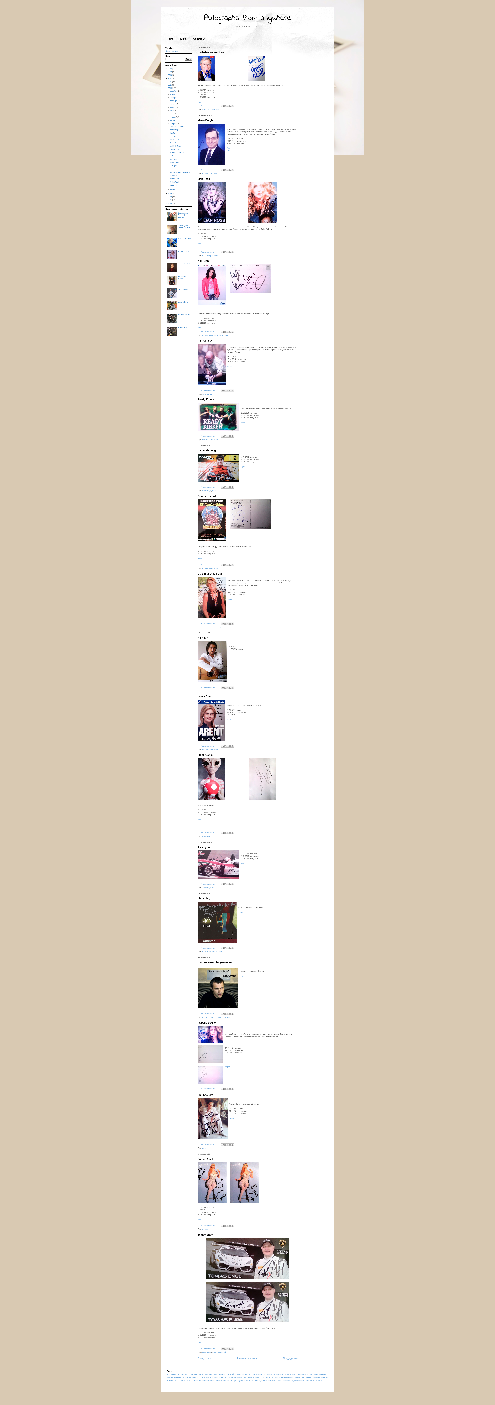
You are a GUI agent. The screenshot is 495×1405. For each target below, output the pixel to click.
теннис (254, 1381)
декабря (173, 91)
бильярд (205, 394)
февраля (174, 124)
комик (316, 1374)
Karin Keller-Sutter (185, 264)
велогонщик (239, 1374)
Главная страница (247, 1358)
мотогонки (209, 1377)
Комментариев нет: (208, 106)
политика (215, 109)
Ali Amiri (203, 637)
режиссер (216, 1381)
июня (172, 111)
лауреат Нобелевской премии (179, 1377)
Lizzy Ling (204, 898)
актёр (200, 1374)
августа (173, 104)
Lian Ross (204, 178)
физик (274, 1380)
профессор (207, 1380)
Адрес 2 (230, 150)
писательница (216, 627)
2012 (170, 197)
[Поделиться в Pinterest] (232, 106)
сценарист (242, 1381)
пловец (297, 1377)
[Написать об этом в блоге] (225, 106)
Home (170, 38)
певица (215, 256)
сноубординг (224, 1380)
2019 (170, 72)
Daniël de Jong (207, 450)
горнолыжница (268, 1374)
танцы (226, 335)
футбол (295, 1381)
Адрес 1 (230, 148)
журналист (206, 109)
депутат (286, 1374)
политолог (214, 750)
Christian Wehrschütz (211, 52)
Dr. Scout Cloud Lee (210, 573)
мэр (245, 1377)
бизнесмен (221, 1374)
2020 (170, 69)
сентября (174, 101)
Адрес (200, 102)
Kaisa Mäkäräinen (184, 239)
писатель (278, 1377)
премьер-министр (186, 1380)
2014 (170, 88)
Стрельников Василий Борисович (183, 215)
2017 (170, 78)
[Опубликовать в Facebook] (230, 106)
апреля (173, 117)
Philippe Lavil (206, 1095)
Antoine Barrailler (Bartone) (215, 962)
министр (195, 1377)
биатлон (213, 1374)
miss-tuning (173, 1374)
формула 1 (222, 1352)
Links (183, 38)
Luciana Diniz (183, 302)
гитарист (248, 1374)
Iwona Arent (205, 696)
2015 (170, 85)
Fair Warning (182, 327)
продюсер (199, 1381)
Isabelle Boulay (207, 1022)
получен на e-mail (215, 952)
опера (257, 1377)
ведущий (212, 335)
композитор (206, 256)
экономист (214, 173)
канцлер (310, 1374)
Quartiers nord (207, 496)
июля (172, 107)
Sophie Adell (205, 1159)
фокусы (279, 1380)
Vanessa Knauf (183, 251)
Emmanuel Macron (182, 278)
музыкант (205, 627)
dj (168, 1374)
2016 (170, 82)
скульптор (206, 836)
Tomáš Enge (205, 1234)
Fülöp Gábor (205, 755)
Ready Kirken (206, 399)
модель (202, 1377)
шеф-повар (307, 1380)
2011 (170, 200)
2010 (170, 203)
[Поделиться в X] (227, 106)
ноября (173, 94)
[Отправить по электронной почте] (222, 106)
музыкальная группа (210, 440)
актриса (205, 335)
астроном (207, 1374)
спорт (212, 394)
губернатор (278, 1374)
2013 (170, 193)
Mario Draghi (205, 120)
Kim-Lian (203, 260)
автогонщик (206, 491)
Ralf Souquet (205, 340)
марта (172, 120)
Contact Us (199, 38)
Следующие (204, 1358)
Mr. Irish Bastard (184, 315)
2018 (170, 75)
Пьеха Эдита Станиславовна (184, 227)
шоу (314, 1380)
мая (172, 114)
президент (172, 1380)
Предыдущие (290, 1358)
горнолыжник (257, 1374)
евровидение (302, 1374)
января (173, 189)
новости (251, 1377)
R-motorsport (183, 289)
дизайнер (292, 1374)
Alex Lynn (204, 847)
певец (204, 691)
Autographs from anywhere (247, 18)
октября (173, 98)
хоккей (300, 1380)
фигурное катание (264, 1381)
